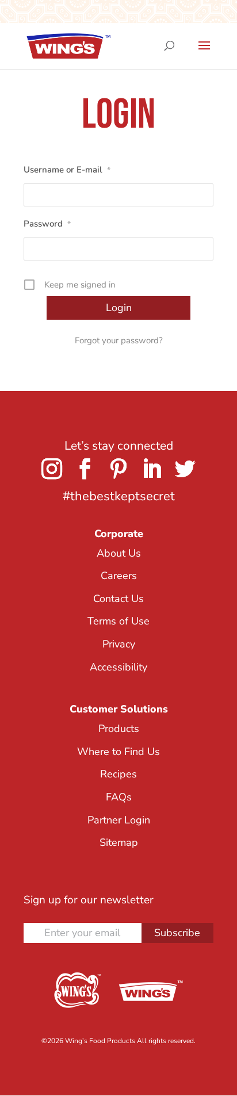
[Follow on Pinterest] (118, 468)
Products (118, 728)
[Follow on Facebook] (85, 468)
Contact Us (118, 599)
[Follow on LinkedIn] (151, 468)
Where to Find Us (118, 751)
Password (47, 223)
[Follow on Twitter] (185, 468)
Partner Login (118, 820)
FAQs (119, 797)
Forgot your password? (119, 340)
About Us (119, 553)
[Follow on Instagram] (51, 468)
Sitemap (119, 842)
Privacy (118, 644)
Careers (119, 576)
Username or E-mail (67, 169)
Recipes (118, 774)
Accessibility (118, 667)
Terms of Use (118, 621)
